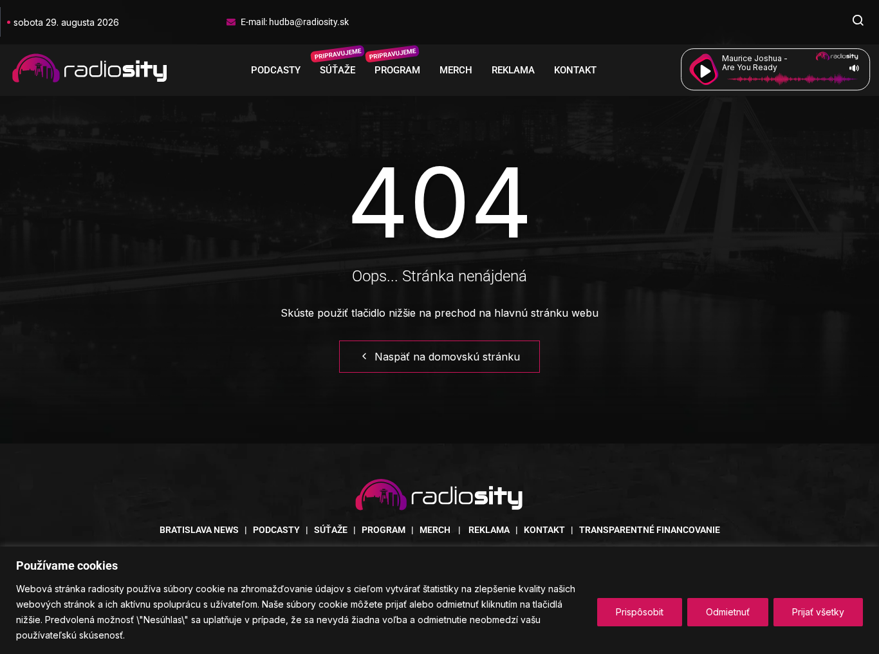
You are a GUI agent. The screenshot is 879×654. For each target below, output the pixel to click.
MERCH (455, 70)
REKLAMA (513, 70)
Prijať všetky (818, 611)
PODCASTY (276, 70)
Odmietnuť (728, 611)
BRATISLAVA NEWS (199, 530)
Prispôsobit (639, 611)
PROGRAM (397, 70)
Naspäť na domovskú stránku (447, 356)
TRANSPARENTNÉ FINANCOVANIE (649, 530)
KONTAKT (575, 70)
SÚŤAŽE (337, 70)
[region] (439, 600)
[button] (858, 22)
